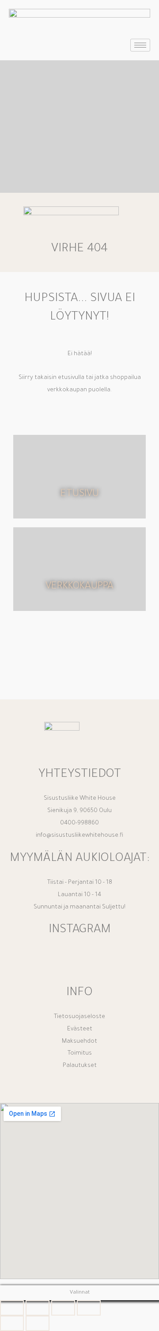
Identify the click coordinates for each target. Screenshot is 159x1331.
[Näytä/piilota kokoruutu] (37, 1308)
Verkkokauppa (79, 586)
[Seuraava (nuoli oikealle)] (37, 1323)
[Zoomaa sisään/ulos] (12, 1308)
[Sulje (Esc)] (89, 1308)
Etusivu (80, 494)
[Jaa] (63, 1308)
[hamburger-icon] (140, 45)
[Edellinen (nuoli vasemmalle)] (12, 1323)
